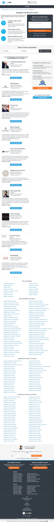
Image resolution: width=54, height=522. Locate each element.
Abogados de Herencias (33, 285)
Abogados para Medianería (34, 317)
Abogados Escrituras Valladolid (35, 437)
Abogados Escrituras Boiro (9, 383)
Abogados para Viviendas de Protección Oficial (38, 350)
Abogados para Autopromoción (10, 321)
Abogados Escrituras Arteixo (9, 373)
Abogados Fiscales (32, 287)
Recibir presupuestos (39, 30)
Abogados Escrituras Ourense (35, 417)
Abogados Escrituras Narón (9, 368)
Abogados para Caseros (8, 324)
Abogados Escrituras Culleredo (10, 377)
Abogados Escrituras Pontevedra (35, 420)
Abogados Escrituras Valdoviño (35, 388)
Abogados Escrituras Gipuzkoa (10, 433)
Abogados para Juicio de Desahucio (36, 313)
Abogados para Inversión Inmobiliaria (36, 312)
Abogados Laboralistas (33, 290)
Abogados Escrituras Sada (9, 386)
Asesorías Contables (31, 487)
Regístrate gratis (14, 467)
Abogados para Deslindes (9, 348)
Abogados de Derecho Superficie (10, 308)
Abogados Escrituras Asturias (10, 407)
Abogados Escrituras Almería (9, 406)
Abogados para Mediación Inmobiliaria (37, 315)
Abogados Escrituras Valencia (35, 435)
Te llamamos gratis (36, 455)
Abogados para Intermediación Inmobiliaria (37, 310)
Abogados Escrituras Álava (9, 400)
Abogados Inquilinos (8, 315)
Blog (18, 518)
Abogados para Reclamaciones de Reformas (38, 330)
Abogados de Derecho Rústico (10, 306)
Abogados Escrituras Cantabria (10, 424)
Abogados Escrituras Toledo (34, 433)
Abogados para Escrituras (9, 356)
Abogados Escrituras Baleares (10, 413)
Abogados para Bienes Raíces (10, 323)
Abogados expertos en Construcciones (11, 313)
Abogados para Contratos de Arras (11, 332)
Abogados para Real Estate (34, 326)
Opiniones (22, 518)
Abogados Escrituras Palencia (35, 418)
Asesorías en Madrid (17, 485)
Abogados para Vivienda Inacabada (36, 348)
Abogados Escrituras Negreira (35, 386)
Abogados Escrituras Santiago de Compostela (13, 364)
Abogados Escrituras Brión (34, 381)
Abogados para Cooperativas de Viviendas (12, 336)
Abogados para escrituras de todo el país (12, 396)
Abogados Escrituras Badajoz (10, 411)
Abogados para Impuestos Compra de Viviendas (38, 304)
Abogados (15, 471)
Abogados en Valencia (17, 476)
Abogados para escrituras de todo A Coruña (12, 360)
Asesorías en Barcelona (18, 487)
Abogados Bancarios (8, 285)
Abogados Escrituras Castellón (10, 426)
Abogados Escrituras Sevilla (34, 428)
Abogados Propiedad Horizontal (35, 354)
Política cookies (34, 518)
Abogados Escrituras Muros (34, 373)
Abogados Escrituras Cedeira (35, 384)
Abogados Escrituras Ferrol (9, 366)
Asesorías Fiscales (31, 488)
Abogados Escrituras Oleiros (9, 370)
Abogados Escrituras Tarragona (35, 429)
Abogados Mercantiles (33, 292)
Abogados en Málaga (17, 478)
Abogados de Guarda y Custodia (33, 478)
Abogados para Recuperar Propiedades (37, 332)
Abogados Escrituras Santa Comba (36, 368)
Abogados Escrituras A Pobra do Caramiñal (37, 370)
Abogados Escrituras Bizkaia (9, 417)
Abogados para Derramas (9, 337)
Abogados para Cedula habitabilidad (11, 326)
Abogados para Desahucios (9, 339)
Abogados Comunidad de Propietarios (11, 304)
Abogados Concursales (8, 289)
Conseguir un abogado (42, 88)
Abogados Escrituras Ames (9, 375)
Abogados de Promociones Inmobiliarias (12, 310)
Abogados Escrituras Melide (34, 379)
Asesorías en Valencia (17, 488)
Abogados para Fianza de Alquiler (35, 301)
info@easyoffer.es (27, 508)
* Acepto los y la (27, 458)
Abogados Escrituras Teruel (34, 431)
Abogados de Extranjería (9, 296)
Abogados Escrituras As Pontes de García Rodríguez (39, 366)
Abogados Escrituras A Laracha (35, 364)
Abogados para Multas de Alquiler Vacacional (38, 319)
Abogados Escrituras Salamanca (35, 422)
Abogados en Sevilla (17, 480)
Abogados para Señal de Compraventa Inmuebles (39, 339)
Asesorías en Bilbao (17, 489)
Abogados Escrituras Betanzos (10, 392)
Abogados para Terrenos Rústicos (36, 347)
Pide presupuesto (15, 77)
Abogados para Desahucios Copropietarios (12, 341)
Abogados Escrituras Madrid (34, 409)
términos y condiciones (25, 458)
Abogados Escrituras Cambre (10, 381)
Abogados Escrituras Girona (9, 435)
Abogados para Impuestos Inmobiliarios (37, 306)
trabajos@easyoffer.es (27, 510)
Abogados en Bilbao (17, 477)
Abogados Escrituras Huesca (35, 396)
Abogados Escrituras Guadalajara (10, 439)
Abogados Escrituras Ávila (9, 409)
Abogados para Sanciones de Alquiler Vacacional (39, 337)
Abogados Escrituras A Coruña (10, 362)
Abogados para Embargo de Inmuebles (11, 352)
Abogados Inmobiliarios (33, 289)
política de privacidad (34, 458)
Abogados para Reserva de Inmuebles (36, 336)
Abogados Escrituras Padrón (35, 375)
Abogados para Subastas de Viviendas (37, 343)
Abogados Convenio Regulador (33, 474)
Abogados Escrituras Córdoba (10, 429)
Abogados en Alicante (17, 481)
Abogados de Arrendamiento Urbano (11, 302)
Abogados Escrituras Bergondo (35, 390)
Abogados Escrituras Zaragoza (35, 441)
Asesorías (15, 484)
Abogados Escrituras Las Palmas (35, 402)
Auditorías (29, 492)
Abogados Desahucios (31, 480)
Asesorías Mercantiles (31, 491)
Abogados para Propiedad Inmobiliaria (37, 324)
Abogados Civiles (7, 287)
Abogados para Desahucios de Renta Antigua (13, 343)
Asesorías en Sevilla (17, 492)
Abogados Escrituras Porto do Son (36, 371)
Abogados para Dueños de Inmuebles (11, 350)
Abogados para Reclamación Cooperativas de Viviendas (40, 328)
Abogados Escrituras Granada (10, 437)
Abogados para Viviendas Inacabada (36, 352)
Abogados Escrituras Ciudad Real (10, 428)
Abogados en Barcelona (18, 474)
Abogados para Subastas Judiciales (36, 345)
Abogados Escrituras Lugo (34, 407)
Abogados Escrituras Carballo (10, 371)
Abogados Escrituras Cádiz (9, 422)
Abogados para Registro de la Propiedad (37, 334)
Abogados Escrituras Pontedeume (36, 377)
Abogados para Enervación (9, 354)
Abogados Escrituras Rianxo (34, 362)
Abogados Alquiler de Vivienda (10, 301)
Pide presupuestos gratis (40, 467)
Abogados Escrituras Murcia (34, 413)
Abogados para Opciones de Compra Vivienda (38, 321)
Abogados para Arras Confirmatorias (11, 319)
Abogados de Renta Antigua (9, 312)
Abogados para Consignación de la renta (12, 330)
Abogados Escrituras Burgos (9, 418)
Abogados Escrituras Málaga (35, 411)
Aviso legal (28, 518)
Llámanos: (27, 503)
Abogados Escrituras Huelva (9, 441)
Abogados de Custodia (8, 292)
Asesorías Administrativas (32, 493)
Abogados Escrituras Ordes (34, 360)
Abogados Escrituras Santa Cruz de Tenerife (38, 424)
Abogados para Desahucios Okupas (11, 345)
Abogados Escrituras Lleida (34, 406)
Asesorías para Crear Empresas (33, 485)
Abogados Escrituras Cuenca (9, 431)
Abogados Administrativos (9, 283)
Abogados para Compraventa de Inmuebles (12, 328)
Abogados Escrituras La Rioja (35, 400)
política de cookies (42, 521)
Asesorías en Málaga (17, 491)
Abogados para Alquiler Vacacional (11, 317)
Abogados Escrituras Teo (9, 384)
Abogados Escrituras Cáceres (10, 420)
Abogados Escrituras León (34, 404)
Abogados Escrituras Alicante (10, 404)
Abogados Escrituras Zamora (35, 439)
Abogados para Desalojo (9, 347)
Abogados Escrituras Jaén (34, 398)
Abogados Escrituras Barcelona (10, 415)
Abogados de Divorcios (8, 294)
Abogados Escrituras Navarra (35, 415)
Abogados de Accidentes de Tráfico (11, 290)
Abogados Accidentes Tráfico (33, 481)
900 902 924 (27, 504)
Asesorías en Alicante (17, 493)
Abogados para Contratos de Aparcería (12, 334)
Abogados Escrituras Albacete (10, 402)
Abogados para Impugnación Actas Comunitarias (39, 308)
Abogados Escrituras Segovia (35, 426)
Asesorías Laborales (31, 489)
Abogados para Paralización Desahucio (37, 323)
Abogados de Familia (33, 283)
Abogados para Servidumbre (34, 341)
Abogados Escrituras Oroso (34, 383)
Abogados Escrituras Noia (9, 388)
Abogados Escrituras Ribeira (9, 379)
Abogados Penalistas (33, 294)
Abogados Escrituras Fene (9, 390)
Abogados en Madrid (17, 473)
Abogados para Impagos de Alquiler (36, 302)
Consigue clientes (42, 97)
